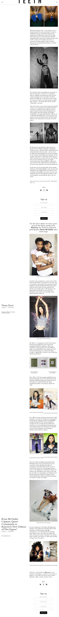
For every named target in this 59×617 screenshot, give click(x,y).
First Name (44, 207)
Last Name (44, 212)
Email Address (44, 202)
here (34, 182)
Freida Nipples (42, 169)
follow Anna (37, 181)
